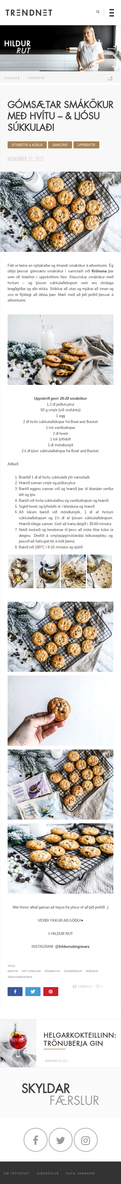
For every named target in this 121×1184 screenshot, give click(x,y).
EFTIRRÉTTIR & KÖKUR (27, 145)
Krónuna (99, 271)
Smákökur (92, 971)
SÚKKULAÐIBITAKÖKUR (20, 977)
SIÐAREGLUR (48, 1173)
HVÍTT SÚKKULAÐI (31, 971)
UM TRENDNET (17, 1173)
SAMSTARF (60, 145)
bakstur (13, 971)
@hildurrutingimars (72, 946)
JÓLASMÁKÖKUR (73, 971)
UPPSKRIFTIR (36, 78)
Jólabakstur (52, 971)
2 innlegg (85, 986)
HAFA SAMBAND (80, 1173)
